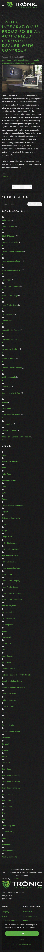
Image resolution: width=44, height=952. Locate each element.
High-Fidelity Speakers (10, 555)
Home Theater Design (10, 296)
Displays (5, 512)
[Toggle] (2, 230)
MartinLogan (6, 643)
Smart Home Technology (11, 788)
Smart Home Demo (30, 916)
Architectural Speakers (10, 461)
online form (15, 879)
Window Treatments (9, 857)
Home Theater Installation (11, 593)
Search (34, 204)
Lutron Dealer (7, 321)
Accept (22, 933)
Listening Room (8, 625)
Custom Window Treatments (12, 252)
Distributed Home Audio (11, 518)
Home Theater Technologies (12, 599)
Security (5, 63)
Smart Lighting (7, 794)
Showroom (6, 763)
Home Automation (9, 562)
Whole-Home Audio (9, 851)
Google (4, 530)
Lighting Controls (8, 618)
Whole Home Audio (31, 60)
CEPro (4, 493)
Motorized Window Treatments (13, 687)
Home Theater (7, 574)
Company (5, 912)
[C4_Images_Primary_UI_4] (22, 78)
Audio (4, 468)
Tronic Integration (8, 825)
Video (4, 838)
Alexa (4, 455)
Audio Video (22, 63)
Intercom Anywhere (9, 606)
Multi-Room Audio (9, 377)
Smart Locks (6, 800)
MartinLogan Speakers (10, 349)
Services (5, 916)
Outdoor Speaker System (11, 393)
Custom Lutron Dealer (10, 242)
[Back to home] (22, 5)
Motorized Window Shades (12, 368)
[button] (3, 5)
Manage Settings (22, 945)
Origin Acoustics (8, 706)
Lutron (4, 631)
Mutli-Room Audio (9, 700)
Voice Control (7, 844)
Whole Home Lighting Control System (16, 437)
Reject (22, 939)
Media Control (7, 656)
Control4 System (8, 226)
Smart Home (6, 60)
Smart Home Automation (11, 775)
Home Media (13, 63)
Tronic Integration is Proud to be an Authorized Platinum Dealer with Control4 (21, 37)
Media (4, 650)
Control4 (5, 176)
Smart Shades (7, 807)
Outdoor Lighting (8, 725)
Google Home (7, 537)
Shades (4, 756)
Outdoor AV (6, 719)
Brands (25, 920)
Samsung (5, 744)
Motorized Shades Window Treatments (16, 675)
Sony (4, 819)
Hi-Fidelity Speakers (9, 543)
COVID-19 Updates (8, 236)
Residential (6, 738)
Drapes (4, 524)
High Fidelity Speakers (10, 549)
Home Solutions (29, 912)
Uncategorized (7, 424)
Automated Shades (9, 480)
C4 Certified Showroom (10, 920)
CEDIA (4, 486)
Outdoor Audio (7, 712)
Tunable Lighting (8, 832)
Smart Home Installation (11, 415)
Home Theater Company (11, 286)
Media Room (6, 662)
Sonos (4, 813)
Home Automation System (12, 261)
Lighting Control (18, 60)
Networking (32, 63)
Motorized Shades (9, 358)
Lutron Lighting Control (11, 330)
